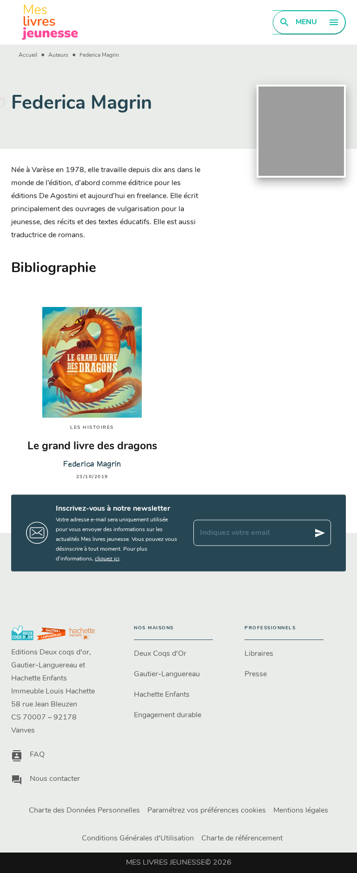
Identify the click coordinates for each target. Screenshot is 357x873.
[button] (173, 654)
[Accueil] (50, 22)
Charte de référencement (242, 838)
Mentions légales (300, 810)
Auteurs (58, 55)
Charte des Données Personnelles (84, 810)
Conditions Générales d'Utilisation (138, 838)
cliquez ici (107, 558)
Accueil (28, 55)
